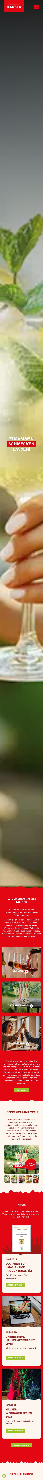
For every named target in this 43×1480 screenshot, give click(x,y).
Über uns (21, 1090)
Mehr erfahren (15, 1285)
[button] (4, 1476)
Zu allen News (21, 1445)
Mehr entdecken (31, 1164)
